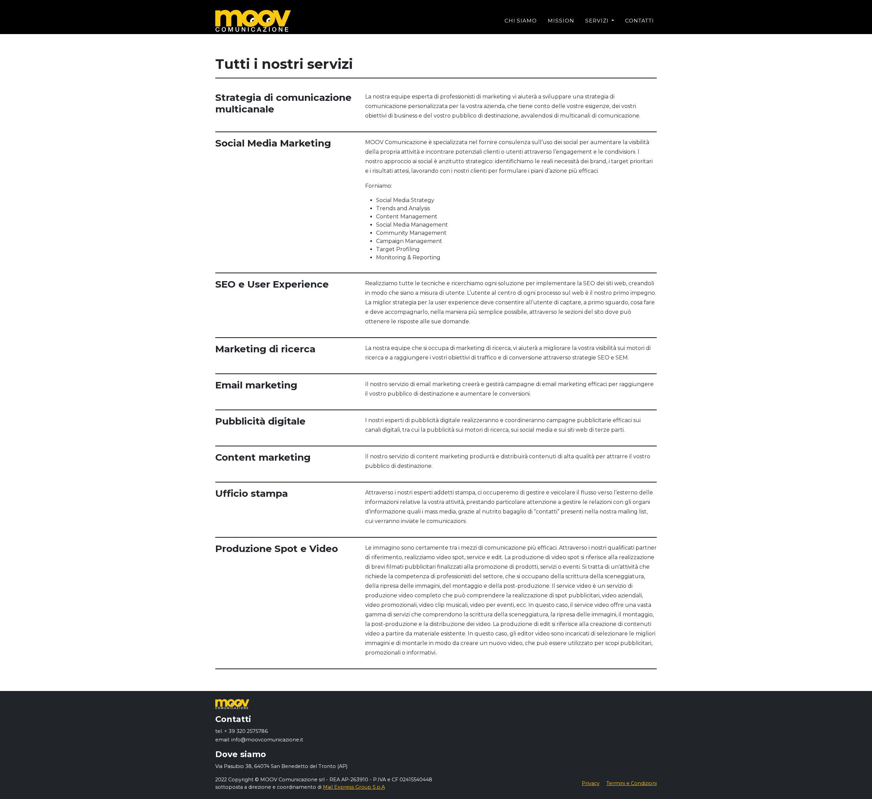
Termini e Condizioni (631, 783)
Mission (561, 20)
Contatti (639, 20)
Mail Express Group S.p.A (354, 787)
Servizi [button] (597, 20)
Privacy (591, 783)
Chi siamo (520, 20)
